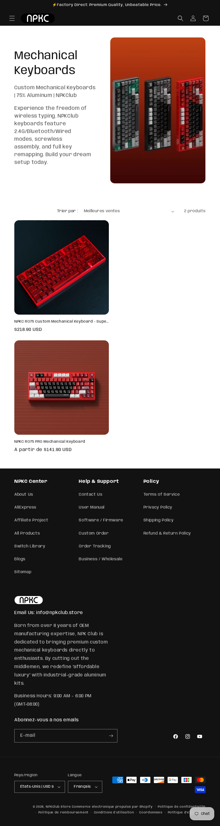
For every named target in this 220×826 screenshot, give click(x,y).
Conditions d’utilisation (114, 812)
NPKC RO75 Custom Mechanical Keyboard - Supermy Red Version (61, 321)
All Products (27, 533)
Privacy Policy (158, 507)
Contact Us (90, 495)
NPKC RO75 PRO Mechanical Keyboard (49, 442)
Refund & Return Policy (167, 533)
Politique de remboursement (63, 812)
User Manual (92, 507)
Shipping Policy (159, 520)
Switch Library (29, 546)
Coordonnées (150, 812)
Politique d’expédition (187, 812)
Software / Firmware (101, 520)
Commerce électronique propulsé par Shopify (112, 807)
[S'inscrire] (111, 735)
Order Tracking (95, 546)
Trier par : (67, 211)
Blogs (19, 559)
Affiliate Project (31, 520)
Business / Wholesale (100, 559)
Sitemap (22, 572)
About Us (23, 495)
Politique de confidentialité (182, 807)
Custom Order (94, 533)
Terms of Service (162, 495)
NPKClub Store (58, 807)
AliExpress (25, 507)
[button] (12, 18)
